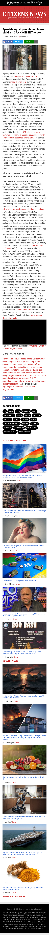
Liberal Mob (37, 415)
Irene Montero (19, 427)
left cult (16, 419)
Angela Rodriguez (24, 432)
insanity (19, 415)
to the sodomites (23, 309)
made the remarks (18, 82)
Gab (29, 41)
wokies (33, 419)
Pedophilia (26, 411)
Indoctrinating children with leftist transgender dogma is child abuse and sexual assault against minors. (22, 367)
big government (9, 415)
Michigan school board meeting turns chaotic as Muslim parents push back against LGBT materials (22, 476)
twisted (10, 411)
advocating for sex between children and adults (23, 209)
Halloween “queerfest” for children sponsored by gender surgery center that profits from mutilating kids (22, 653)
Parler (19, 41)
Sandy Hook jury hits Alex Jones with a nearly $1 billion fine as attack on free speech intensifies (24, 615)
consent (27, 415)
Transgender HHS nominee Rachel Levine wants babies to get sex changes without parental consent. (24, 362)
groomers (34, 423)
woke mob (25, 419)
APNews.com (29, 386)
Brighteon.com (9, 389)
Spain (34, 411)
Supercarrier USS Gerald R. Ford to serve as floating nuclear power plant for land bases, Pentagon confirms (23, 853)
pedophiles (7, 419)
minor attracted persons (12, 423)
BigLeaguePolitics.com (13, 386)
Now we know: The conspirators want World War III (20, 581)
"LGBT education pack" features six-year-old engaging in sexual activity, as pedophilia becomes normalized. (24, 135)
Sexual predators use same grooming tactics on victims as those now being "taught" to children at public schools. (23, 373)
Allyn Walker (8, 427)
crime (18, 411)
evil (5, 411)
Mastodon (9, 41)
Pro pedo (25, 423)
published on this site (36, 924)
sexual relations (31, 427)
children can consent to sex (26, 76)
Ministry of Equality (10, 432)
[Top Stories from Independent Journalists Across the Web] (24, 20)
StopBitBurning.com (14, 4)
